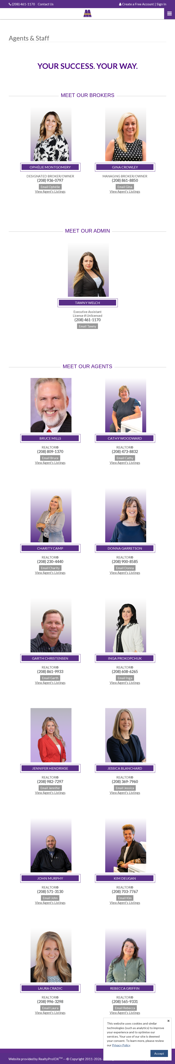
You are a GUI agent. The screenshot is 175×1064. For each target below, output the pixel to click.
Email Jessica (125, 788)
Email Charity (50, 568)
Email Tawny (87, 326)
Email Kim (125, 898)
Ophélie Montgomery (50, 167)
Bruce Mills (50, 438)
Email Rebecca (125, 1008)
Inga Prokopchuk (125, 658)
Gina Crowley (125, 167)
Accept (159, 1053)
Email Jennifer (50, 788)
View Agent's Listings (50, 191)
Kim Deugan (125, 878)
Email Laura (50, 1008)
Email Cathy (125, 458)
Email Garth (50, 678)
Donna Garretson (125, 548)
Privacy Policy (121, 1045)
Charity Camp (50, 548)
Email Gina (124, 187)
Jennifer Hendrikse (50, 768)
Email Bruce (50, 458)
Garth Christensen (50, 658)
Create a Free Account (138, 4)
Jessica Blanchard (125, 768)
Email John (50, 898)
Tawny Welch (87, 303)
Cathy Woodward (125, 438)
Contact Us (46, 4)
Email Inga (125, 678)
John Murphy (50, 878)
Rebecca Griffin (125, 988)
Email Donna (125, 568)
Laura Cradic (50, 988)
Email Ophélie (50, 187)
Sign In (161, 4)
